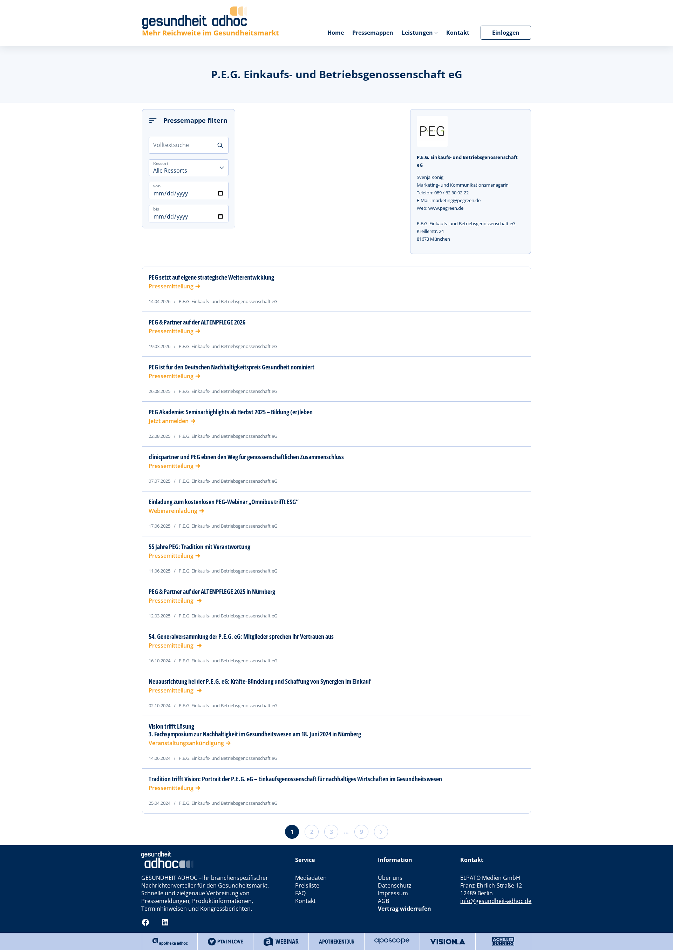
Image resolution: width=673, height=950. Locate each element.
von (157, 186)
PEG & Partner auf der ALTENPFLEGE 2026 (197, 322)
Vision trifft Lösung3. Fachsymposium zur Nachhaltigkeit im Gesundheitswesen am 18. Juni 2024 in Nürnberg (255, 730)
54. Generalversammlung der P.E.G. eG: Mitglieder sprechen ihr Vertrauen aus (241, 636)
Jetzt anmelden (169, 421)
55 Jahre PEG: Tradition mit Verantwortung (199, 546)
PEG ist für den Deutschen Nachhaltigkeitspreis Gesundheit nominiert (231, 367)
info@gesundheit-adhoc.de (495, 901)
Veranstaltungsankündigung (186, 743)
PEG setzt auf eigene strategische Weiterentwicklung (211, 277)
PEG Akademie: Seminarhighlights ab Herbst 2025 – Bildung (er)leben (231, 412)
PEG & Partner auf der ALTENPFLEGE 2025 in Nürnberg (212, 591)
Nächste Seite (381, 832)
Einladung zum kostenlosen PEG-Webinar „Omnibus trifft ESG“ (224, 502)
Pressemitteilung (171, 286)
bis (156, 209)
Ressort (161, 163)
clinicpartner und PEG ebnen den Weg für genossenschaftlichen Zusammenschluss (246, 457)
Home (335, 32)
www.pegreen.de (445, 208)
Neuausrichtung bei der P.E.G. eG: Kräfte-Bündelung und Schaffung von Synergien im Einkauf (260, 681)
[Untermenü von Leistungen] (436, 32)
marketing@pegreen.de (456, 200)
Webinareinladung (173, 511)
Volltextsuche (171, 145)
